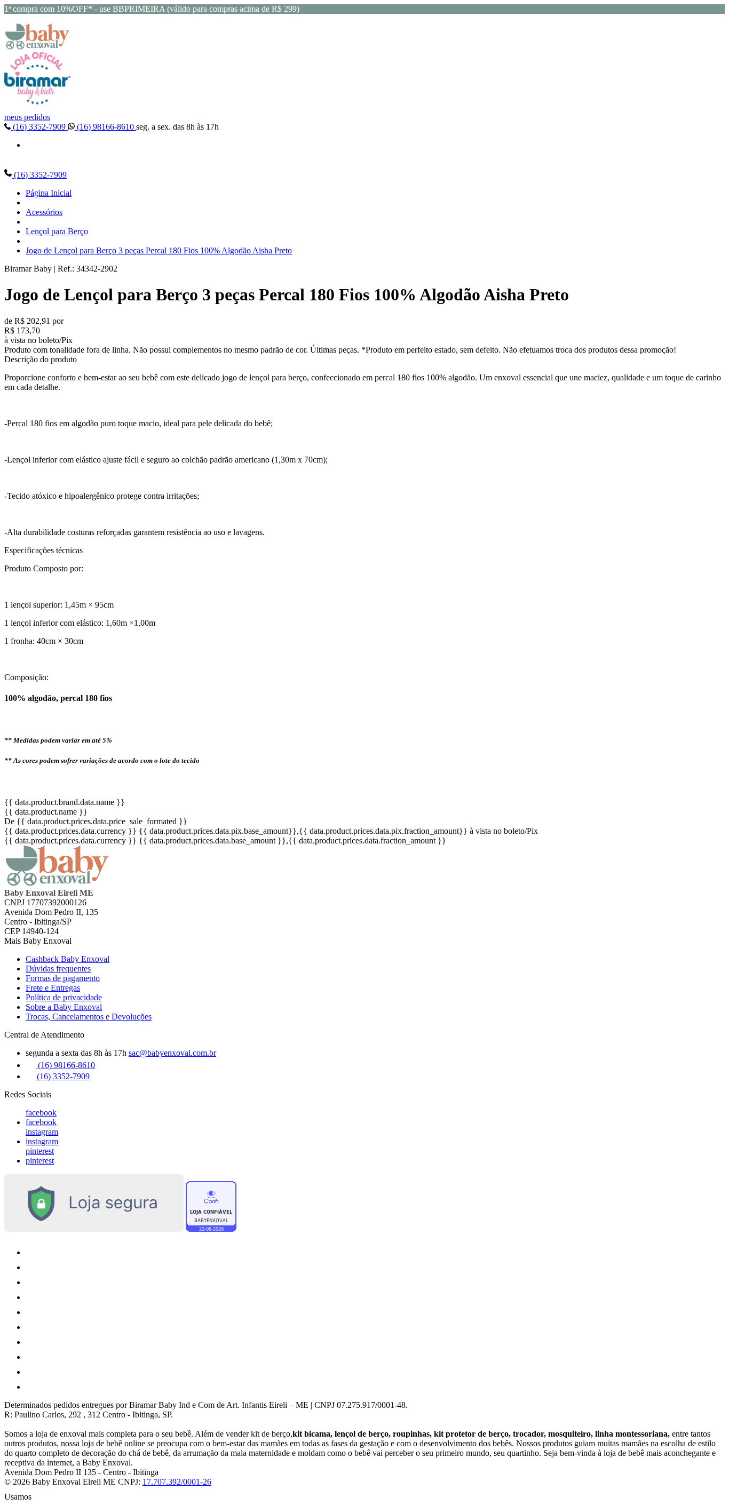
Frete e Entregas (53, 987)
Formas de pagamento (63, 978)
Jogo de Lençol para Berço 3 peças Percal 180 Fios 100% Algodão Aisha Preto (159, 250)
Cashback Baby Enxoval (67, 958)
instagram (42, 1131)
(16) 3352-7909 (39, 126)
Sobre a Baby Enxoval (64, 1006)
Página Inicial (49, 192)
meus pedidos (27, 117)
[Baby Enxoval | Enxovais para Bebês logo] (37, 46)
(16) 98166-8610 (105, 126)
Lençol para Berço (57, 231)
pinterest (40, 1151)
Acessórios (44, 212)
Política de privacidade (64, 997)
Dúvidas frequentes (58, 968)
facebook (41, 1112)
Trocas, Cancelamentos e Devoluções (89, 1016)
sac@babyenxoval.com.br (172, 1052)
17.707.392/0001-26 (176, 1481)
